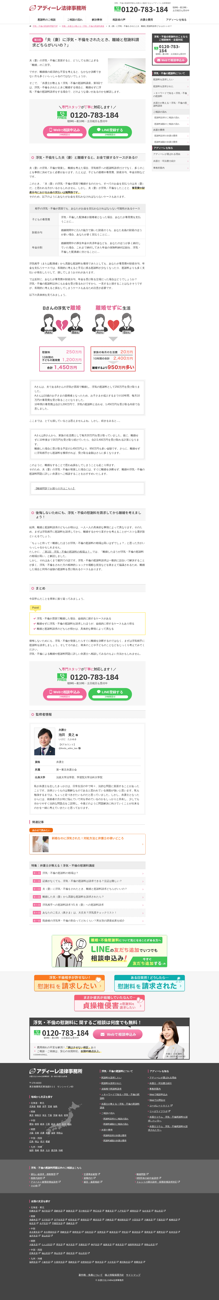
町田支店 (72, 1219)
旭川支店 (46, 1211)
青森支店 (109, 1211)
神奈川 (38, 1115)
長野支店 (161, 1232)
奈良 (48, 1133)
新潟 (53, 1124)
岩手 (44, 1106)
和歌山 (59, 1133)
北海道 (32, 1106)
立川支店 (46, 1219)
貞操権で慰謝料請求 (111, 1089)
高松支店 (70, 1253)
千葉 (50, 1115)
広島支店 (33, 1253)
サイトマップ (133, 1275)
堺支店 (59, 1244)
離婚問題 (141, 1174)
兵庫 (42, 1133)
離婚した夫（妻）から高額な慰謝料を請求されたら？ (69, 896)
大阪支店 (33, 1244)
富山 (69, 1124)
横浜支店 (97, 1219)
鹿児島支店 (125, 1262)
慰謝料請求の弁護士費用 (165, 135)
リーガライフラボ (158, 1111)
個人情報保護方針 (114, 1275)
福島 (55, 1106)
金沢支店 (33, 1236)
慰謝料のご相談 (47, 19)
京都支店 (83, 1244)
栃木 (61, 1115)
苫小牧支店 (84, 1211)
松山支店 (83, 1253)
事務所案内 (158, 168)
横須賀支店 (123, 1219)
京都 (37, 1133)
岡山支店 (58, 1253)
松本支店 (173, 1232)
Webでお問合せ (157, 1100)
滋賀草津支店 (134, 1244)
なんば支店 (47, 1244)
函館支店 (58, 1211)
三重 (48, 1124)
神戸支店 (95, 1244)
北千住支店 (59, 1219)
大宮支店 (136, 1219)
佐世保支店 (86, 1262)
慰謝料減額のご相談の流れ (166, 124)
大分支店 (111, 1262)
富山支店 (46, 1236)
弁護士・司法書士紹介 (164, 161)
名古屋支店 (34, 1232)
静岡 (37, 1124)
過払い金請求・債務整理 (43, 1174)
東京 (31, 1115)
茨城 (55, 1115)
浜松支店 (89, 1232)
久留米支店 (59, 1262)
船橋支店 (173, 1219)
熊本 (42, 1150)
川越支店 (148, 1219)
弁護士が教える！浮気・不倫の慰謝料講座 (170, 104)
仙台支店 (146, 1211)
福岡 (31, 1150)
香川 (42, 1141)
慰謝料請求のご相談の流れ (166, 117)
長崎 (37, 1150)
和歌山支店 (149, 1244)
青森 (39, 1106)
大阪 (31, 1133)
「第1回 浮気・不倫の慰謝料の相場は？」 (67, 551)
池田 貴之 (67, 734)
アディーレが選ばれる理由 (166, 154)
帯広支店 (97, 1211)
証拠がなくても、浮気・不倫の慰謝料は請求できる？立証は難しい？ (78, 881)
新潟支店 (136, 1232)
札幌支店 (33, 1211)
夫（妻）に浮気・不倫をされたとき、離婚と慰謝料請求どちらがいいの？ (80, 888)
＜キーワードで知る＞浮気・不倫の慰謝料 (170, 94)
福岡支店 (33, 1262)
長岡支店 (148, 1232)
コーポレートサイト (159, 1105)
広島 (31, 1141)
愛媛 (48, 1141)
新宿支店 (85, 1219)
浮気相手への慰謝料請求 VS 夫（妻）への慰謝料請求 (69, 904)
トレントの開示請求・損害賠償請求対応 (157, 1182)
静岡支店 (76, 1232)
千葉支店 (161, 1219)
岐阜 (42, 1124)
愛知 (31, 1124)
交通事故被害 (90, 1174)
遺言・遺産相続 (91, 1182)
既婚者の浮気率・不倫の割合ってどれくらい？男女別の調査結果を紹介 (79, 920)
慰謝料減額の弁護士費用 (165, 142)
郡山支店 (159, 1211)
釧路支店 (70, 1211)
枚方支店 (70, 1244)
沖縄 (61, 1150)
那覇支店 (138, 1262)
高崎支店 (70, 1223)
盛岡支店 (134, 1211)
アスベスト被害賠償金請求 (44, 1182)
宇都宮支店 (57, 1223)
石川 (64, 1124)
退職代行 (88, 1178)
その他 (34, 1185)
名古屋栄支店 (50, 1232)
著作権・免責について (91, 1275)
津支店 (125, 1232)
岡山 (37, 1141)
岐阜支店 (114, 1232)
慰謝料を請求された (163, 86)
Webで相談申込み (158, 1094)
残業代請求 (36, 1178)
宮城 (50, 1106)
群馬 (66, 1115)
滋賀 (53, 1133)
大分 (48, 1150)
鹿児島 (54, 1150)
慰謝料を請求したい (163, 79)
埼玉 (44, 1115)
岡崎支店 (64, 1232)
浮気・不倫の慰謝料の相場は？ (56, 873)
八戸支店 (122, 1211)
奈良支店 (119, 1244)
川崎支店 (109, 1219)
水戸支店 (44, 1223)
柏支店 (32, 1223)
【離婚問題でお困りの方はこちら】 (55, 488)
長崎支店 (72, 1262)
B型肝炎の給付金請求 (147, 1178)
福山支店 (46, 1253)
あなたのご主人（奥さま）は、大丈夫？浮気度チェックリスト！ (75, 912)
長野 (58, 1124)
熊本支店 (99, 1262)
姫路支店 (107, 1244)
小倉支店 (46, 1262)
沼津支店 (101, 1232)
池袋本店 (33, 1219)
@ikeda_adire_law (68, 748)
